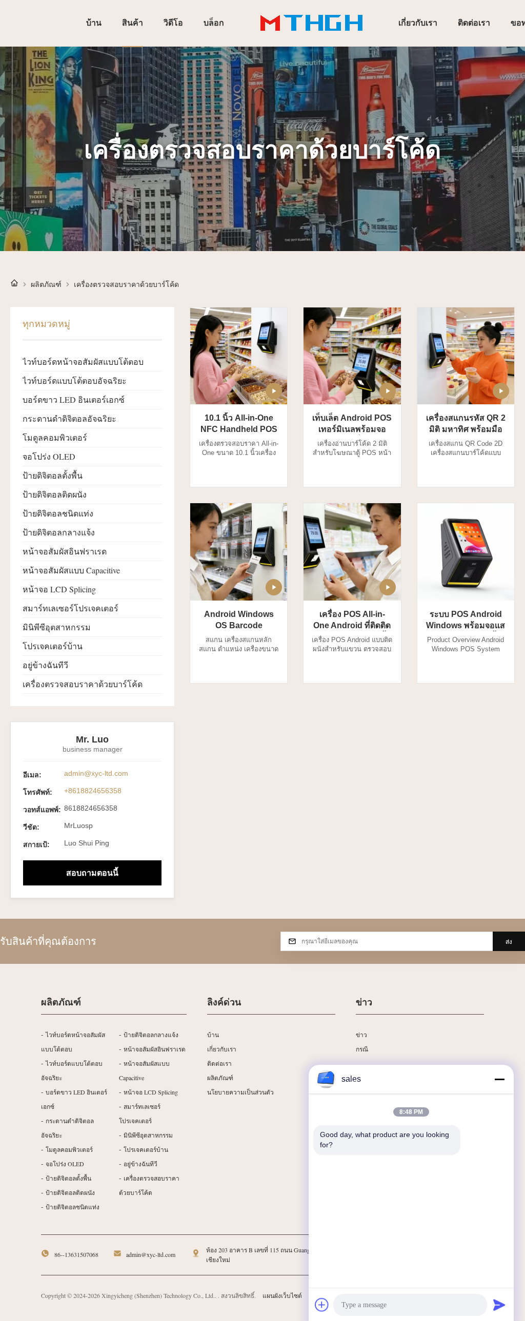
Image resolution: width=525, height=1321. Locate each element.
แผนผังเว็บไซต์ (282, 1295)
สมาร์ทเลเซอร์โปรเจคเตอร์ (70, 608)
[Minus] (499, 1079)
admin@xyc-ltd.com (96, 773)
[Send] (499, 1304)
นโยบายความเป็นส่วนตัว (240, 1092)
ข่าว (361, 1034)
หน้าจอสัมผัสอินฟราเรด (65, 551)
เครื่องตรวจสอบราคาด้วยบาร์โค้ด (83, 683)
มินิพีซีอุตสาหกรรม (57, 627)
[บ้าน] (14, 284)
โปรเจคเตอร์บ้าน (53, 646)
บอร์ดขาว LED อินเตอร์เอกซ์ (74, 399)
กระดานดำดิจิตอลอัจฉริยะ (69, 418)
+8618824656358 (93, 791)
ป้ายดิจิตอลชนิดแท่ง (58, 513)
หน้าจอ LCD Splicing (59, 589)
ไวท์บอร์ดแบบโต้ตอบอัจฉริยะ (75, 380)
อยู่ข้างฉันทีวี (45, 664)
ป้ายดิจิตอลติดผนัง (55, 494)
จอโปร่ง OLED (49, 456)
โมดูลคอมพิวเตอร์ (55, 437)
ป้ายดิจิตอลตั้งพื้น (53, 475)
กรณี (362, 1049)
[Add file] (322, 1304)
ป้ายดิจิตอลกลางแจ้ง (59, 532)
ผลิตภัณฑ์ (46, 284)
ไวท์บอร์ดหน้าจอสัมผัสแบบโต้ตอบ (83, 361)
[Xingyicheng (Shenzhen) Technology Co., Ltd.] (311, 23)
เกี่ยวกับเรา (221, 1049)
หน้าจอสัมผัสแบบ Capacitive (71, 570)
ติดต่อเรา (219, 1063)
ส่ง (509, 941)
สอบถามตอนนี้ (92, 873)
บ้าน (213, 1034)
